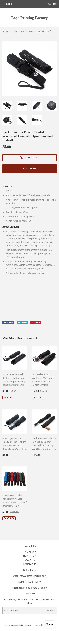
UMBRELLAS (29, 556)
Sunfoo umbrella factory (35, 588)
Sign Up (51, 610)
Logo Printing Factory (29, 17)
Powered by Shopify (42, 625)
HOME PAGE (29, 552)
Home (5, 31)
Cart (54, 4)
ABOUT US (29, 560)
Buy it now (29, 168)
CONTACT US (29, 564)
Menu (9, 4)
